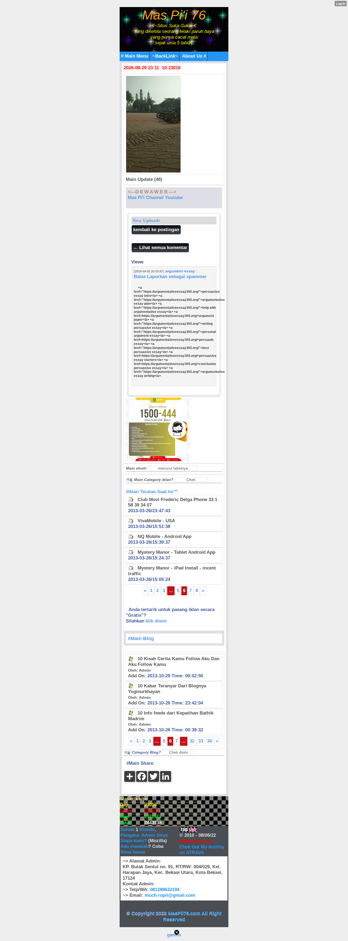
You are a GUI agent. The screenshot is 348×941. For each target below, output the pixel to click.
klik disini (156, 621)
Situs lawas (132, 852)
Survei (128, 829)
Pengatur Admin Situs (144, 835)
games (174, 934)
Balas (140, 276)
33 (200, 741)
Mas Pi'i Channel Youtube (155, 197)
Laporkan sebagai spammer (177, 276)
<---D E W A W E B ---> (152, 191)
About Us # (194, 56)
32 (191, 741)
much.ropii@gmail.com (170, 895)
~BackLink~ (165, 56)
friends (147, 829)
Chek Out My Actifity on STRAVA (201, 849)
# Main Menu (134, 56)
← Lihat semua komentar (160, 247)
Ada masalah (134, 846)
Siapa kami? (133, 840)
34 (209, 741)
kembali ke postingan (156, 229)
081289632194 (164, 889)
